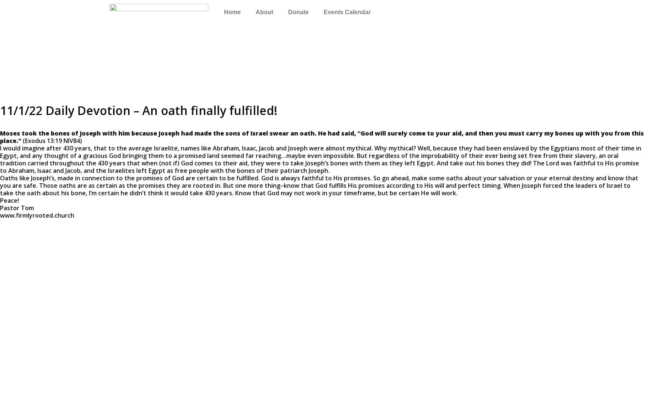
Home (232, 12)
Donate (298, 12)
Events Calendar (347, 12)
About (264, 12)
